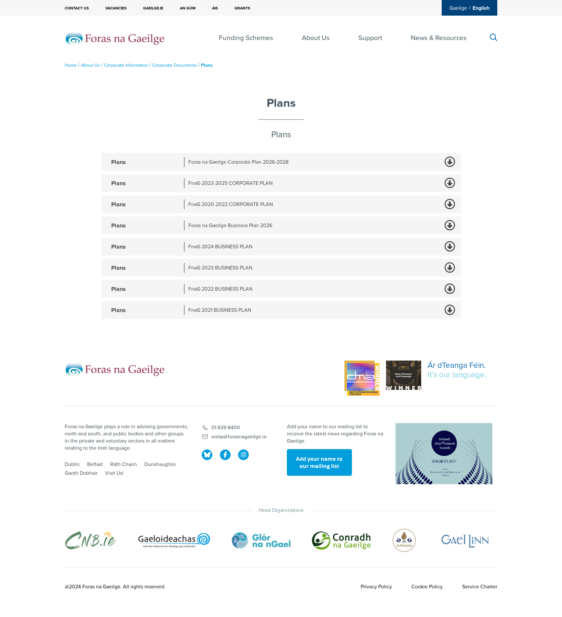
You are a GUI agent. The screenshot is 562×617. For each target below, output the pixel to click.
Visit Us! (114, 473)
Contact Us (77, 8)
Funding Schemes (246, 38)
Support (370, 38)
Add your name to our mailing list (319, 462)
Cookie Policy (427, 586)
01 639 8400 (225, 427)
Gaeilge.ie (153, 8)
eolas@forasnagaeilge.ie (239, 436)
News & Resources (439, 38)
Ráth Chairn (123, 464)
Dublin (72, 464)
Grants (242, 8)
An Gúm (187, 8)
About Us (316, 38)
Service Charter (479, 586)
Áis (215, 8)
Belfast (95, 464)
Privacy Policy (376, 586)
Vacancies (116, 8)
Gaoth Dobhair (81, 473)
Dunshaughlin (160, 464)
